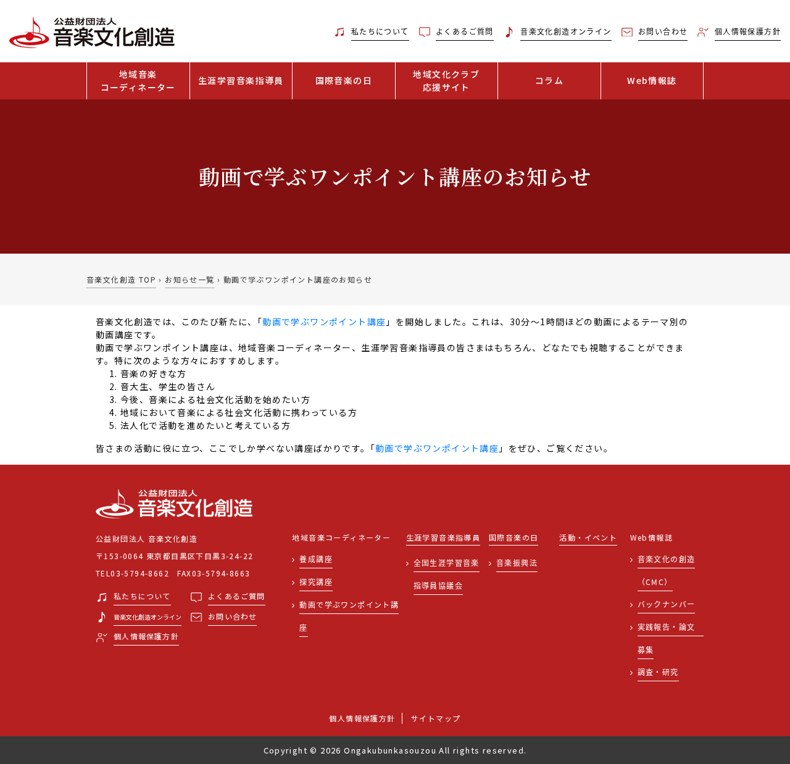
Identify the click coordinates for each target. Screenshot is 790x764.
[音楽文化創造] (98, 31)
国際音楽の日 (343, 80)
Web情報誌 (651, 80)
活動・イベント (588, 537)
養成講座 (316, 559)
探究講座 (316, 581)
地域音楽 (138, 80)
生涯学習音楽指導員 (241, 80)
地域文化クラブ (446, 80)
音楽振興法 (517, 562)
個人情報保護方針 (362, 718)
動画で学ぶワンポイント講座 (324, 321)
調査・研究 (658, 671)
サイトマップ (435, 718)
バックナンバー (667, 604)
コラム (549, 80)
